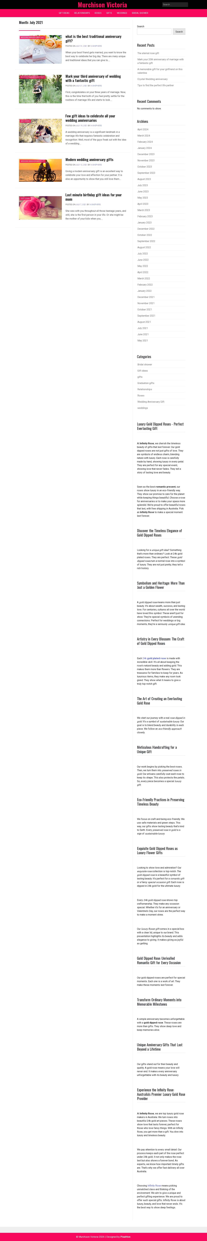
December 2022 (146, 228)
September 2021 (146, 315)
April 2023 (142, 204)
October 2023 (144, 166)
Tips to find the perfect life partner (155, 85)
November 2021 (146, 303)
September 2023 (146, 172)
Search (140, 26)
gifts (109, 13)
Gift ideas (64, 13)
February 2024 (145, 141)
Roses (98, 13)
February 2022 (145, 284)
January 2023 (144, 222)
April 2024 (142, 129)
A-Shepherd (96, 46)
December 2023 (146, 154)
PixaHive (125, 1236)
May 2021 (142, 340)
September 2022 (146, 241)
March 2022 (143, 278)
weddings (122, 13)
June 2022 (143, 259)
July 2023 (142, 185)
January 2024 (144, 148)
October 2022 (144, 235)
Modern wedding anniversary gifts (89, 159)
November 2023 (146, 160)
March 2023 (143, 210)
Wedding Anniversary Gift (32, 37)
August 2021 (144, 322)
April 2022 (142, 272)
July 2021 (142, 328)
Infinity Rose (154, 1185)
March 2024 (143, 135)
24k (154, 658)
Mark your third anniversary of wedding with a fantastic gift (93, 78)
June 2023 (143, 191)
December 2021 (146, 297)
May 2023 (142, 197)
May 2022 (142, 266)
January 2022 (144, 290)
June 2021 (143, 334)
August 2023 (144, 179)
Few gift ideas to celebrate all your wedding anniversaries (90, 118)
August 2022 (144, 247)
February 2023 (145, 216)
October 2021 (144, 309)
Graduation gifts (145, 383)
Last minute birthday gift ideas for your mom (93, 197)
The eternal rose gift (148, 53)
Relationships (82, 13)
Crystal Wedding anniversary (152, 79)
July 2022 (142, 253)
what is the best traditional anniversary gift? (93, 38)
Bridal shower (140, 13)
